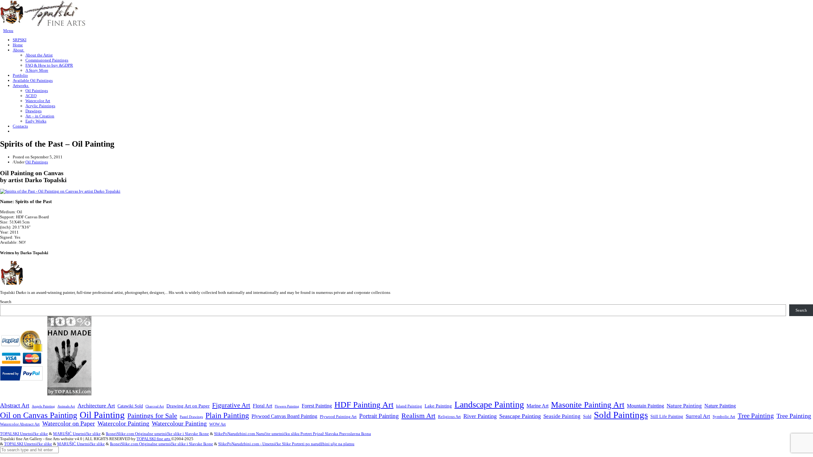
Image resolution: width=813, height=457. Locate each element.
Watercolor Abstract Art (20, 424)
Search (5, 301)
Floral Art (262, 406)
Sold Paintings (621, 415)
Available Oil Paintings (33, 80)
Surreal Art (698, 416)
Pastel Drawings (191, 417)
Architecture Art (96, 405)
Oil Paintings (36, 90)
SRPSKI (19, 39)
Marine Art (537, 405)
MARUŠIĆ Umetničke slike (77, 433)
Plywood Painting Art (338, 416)
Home (18, 45)
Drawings (33, 111)
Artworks (21, 85)
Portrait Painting (379, 416)
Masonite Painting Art (587, 404)
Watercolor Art (37, 100)
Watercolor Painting (123, 423)
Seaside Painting (562, 416)
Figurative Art (231, 405)
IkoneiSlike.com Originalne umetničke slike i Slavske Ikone (157, 433)
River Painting (480, 416)
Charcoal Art (154, 406)
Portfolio (20, 75)
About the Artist (39, 55)
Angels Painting (43, 406)
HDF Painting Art (363, 404)
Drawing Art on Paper (188, 405)
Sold (587, 416)
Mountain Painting (645, 405)
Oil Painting (102, 415)
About (18, 50)
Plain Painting (227, 415)
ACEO (31, 95)
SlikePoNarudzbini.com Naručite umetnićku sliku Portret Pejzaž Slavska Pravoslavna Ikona (292, 433)
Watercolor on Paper (68, 423)
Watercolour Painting (179, 423)
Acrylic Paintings (40, 105)
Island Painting (409, 406)
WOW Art (217, 424)
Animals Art (66, 406)
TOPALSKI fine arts (154, 438)
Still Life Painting (666, 416)
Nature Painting (684, 406)
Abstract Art (14, 405)
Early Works (35, 121)
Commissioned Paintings (46, 60)
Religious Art (449, 416)
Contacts (20, 126)
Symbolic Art (724, 416)
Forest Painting (317, 405)
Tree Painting (756, 416)
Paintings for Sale (152, 416)
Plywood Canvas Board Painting (284, 416)
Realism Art (418, 416)
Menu (8, 30)
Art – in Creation (39, 116)
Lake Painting (438, 405)
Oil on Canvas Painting (38, 415)
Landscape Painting (489, 404)
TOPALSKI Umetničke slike (24, 433)
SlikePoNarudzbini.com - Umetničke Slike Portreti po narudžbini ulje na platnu (286, 443)
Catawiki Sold (130, 405)
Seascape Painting (520, 416)
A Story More (36, 70)
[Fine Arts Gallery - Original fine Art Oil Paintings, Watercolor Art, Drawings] (43, 25)
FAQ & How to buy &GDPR (49, 65)
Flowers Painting (287, 406)
